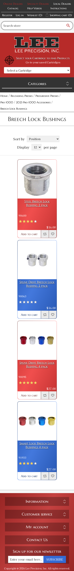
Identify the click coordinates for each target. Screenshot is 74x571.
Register (7, 15)
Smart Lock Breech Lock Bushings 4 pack (37, 445)
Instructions (59, 8)
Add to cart (29, 234)
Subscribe (54, 559)
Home (4, 96)
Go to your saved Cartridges (43, 62)
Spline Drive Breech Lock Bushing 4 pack (37, 364)
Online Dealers (12, 4)
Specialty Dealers (38, 4)
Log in (20, 15)
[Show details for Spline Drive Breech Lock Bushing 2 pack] (37, 259)
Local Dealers (62, 4)
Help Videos (34, 8)
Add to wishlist (53, 234)
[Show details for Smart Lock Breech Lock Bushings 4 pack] (37, 421)
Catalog (12, 8)
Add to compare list (45, 234)
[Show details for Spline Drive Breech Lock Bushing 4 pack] (37, 340)
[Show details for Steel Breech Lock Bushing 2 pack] (37, 179)
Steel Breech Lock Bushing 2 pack (37, 203)
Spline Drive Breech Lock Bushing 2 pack (37, 284)
